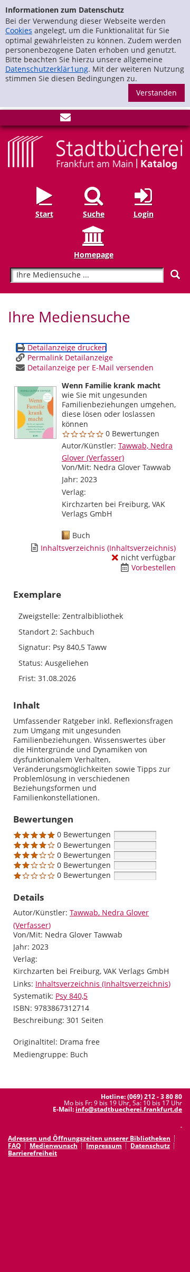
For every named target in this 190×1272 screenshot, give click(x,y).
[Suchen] (175, 275)
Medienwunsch (54, 1145)
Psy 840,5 (71, 996)
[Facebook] (13, 119)
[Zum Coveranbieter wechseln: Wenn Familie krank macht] (35, 412)
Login (144, 214)
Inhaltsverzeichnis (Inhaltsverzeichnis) (102, 984)
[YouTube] (48, 119)
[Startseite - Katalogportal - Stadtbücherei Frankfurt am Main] (95, 152)
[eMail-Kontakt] (65, 119)
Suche (93, 214)
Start (44, 214)
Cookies (18, 30)
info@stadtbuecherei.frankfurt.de (128, 1109)
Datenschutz (150, 1145)
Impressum (104, 1145)
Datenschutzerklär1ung (46, 69)
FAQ (14, 1145)
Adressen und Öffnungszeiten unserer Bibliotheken (89, 1138)
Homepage (93, 255)
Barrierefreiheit (32, 1153)
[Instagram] (30, 119)
